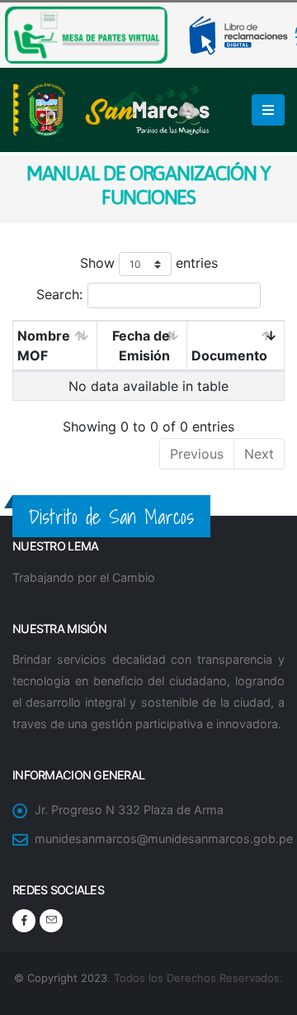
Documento (229, 355)
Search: (59, 294)
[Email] (51, 920)
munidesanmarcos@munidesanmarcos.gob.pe (164, 839)
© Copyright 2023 (60, 977)
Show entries (149, 263)
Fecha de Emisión (141, 345)
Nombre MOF (43, 345)
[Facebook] (23, 920)
